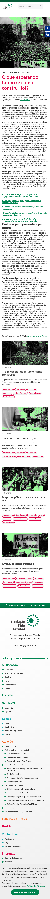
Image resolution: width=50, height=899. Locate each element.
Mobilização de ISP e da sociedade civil (22, 778)
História (7, 677)
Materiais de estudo (12, 846)
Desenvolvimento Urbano (17, 757)
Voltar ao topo (39, 605)
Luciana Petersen (20, 393)
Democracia (32, 389)
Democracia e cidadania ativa (18, 793)
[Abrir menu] (46, 6)
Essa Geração (19, 582)
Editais (7, 723)
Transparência (10, 684)
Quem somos (10, 670)
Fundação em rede (14, 818)
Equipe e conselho (12, 681)
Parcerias (8, 688)
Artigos (7, 843)
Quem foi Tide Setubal (13, 673)
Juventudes (7, 393)
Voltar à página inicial (17, 605)
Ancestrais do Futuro (24, 578)
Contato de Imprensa (13, 858)
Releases (8, 862)
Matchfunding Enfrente (13, 731)
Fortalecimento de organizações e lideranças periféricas (24, 769)
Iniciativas (8, 695)
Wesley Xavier (8, 397)
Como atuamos (10, 746)
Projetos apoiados (14, 782)
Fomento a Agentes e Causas (16, 765)
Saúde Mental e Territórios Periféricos (22, 804)
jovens (41, 515)
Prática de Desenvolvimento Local (18, 750)
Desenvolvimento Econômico (19, 761)
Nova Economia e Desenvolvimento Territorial (25, 800)
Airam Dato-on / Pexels (37, 336)
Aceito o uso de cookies (25, 892)
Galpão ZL (8, 708)
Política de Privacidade (37, 886)
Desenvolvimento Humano (18, 754)
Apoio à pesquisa (14, 774)
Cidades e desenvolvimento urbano (21, 789)
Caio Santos (20, 389)
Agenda (7, 712)
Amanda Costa (8, 389)
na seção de (25, 99)
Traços (7, 734)
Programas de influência (14, 785)
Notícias (7, 826)
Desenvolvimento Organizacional (18, 811)
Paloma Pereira (35, 393)
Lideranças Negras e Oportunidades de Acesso (25, 796)
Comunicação (10, 808)
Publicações (9, 839)
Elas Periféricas (10, 727)
